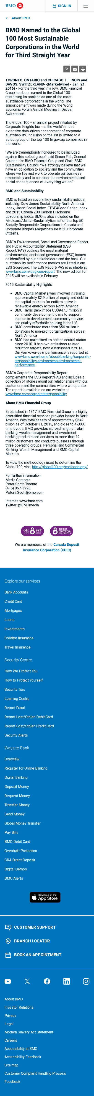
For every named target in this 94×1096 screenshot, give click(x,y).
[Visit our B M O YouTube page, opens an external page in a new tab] (8, 981)
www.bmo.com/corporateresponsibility (36, 394)
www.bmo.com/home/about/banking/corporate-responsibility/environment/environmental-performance (53, 361)
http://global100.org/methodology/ (60, 467)
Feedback (12, 1082)
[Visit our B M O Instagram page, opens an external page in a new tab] (86, 981)
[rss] (66, 69)
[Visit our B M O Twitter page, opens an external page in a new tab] (27, 981)
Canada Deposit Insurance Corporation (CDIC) (51, 547)
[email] (74, 69)
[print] (82, 69)
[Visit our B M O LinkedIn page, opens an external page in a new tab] (66, 981)
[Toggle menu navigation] (86, 5)
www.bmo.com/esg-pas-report (30, 271)
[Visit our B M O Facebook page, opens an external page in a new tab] (47, 981)
